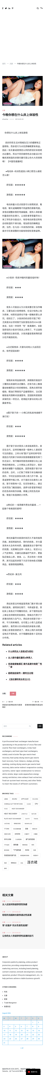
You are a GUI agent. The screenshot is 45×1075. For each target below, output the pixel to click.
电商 (5, 863)
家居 (5, 999)
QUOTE (27, 819)
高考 (5, 868)
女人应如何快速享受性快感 (14, 904)
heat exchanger (18, 809)
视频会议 (13, 863)
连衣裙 (32, 862)
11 (10, 1030)
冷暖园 (35, 834)
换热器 (15, 845)
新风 (33, 845)
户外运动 (6, 845)
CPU (36, 804)
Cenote (5, 1071)
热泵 (34, 850)
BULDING (35, 799)
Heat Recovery (10, 814)
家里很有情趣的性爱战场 (34, 703)
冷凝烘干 (26, 834)
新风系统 (6, 850)
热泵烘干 (35, 855)
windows (17, 823)
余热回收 (17, 834)
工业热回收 (18, 839)
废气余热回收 (30, 839)
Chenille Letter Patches (13, 804)
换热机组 (24, 845)
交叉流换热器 (17, 829)
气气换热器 (17, 850)
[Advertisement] (22, 37)
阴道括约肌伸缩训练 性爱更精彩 (12, 704)
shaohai (5, 119)
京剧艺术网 (7, 834)
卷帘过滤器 (7, 839)
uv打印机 (7, 823)
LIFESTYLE (24, 814)
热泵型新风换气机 (10, 855)
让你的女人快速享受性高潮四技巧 (17, 936)
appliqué (24, 799)
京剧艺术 (34, 829)
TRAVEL (36, 819)
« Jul (21, 1048)
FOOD (6, 809)
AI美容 (6, 799)
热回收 (27, 850)
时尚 (5, 992)
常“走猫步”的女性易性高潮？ (15, 925)
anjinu (14, 799)
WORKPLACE (28, 823)
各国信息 (7, 1006)
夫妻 (3, 110)
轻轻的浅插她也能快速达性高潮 (16, 915)
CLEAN (29, 804)
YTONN (6, 829)
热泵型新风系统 (24, 855)
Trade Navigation (10, 1003)
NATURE (34, 814)
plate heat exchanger (12, 819)
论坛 (22, 863)
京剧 (26, 829)
